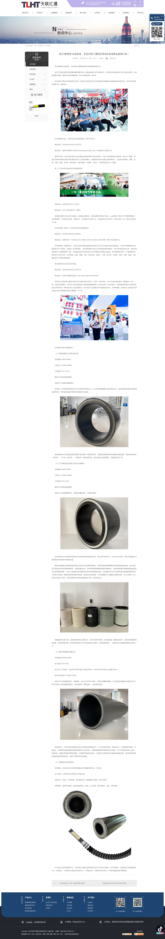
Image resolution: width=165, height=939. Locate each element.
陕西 (44, 934)
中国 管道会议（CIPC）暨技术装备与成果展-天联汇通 (73, 883)
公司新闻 (47, 45)
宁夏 (54, 934)
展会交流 (90, 905)
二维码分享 (112, 58)
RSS (29, 934)
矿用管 (48, 908)
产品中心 (40, 13)
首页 (35, 45)
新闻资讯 (112, 13)
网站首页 (25, 13)
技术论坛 (141, 13)
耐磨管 (37, 116)
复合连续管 (28, 908)
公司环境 (90, 911)
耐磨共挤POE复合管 (31, 905)
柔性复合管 (49, 905)
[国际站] (135, 5)
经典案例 (54, 13)
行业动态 (69, 905)
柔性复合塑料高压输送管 (31, 911)
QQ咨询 (158, 24)
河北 (61, 934)
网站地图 (24, 934)
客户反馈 (83, 13)
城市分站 (38, 934)
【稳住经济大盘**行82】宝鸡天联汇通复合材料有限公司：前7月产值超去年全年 (118, 883)
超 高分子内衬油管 (51, 902)
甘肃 (47, 934)
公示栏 (69, 911)
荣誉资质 (90, 908)
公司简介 (97, 13)
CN (135, 1)
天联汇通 (49, 4)
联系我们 (126, 13)
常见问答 (69, 908)
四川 (58, 934)
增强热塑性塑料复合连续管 (31, 902)
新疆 (51, 934)
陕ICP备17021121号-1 (67, 931)
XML (33, 934)
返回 (135, 45)
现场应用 (69, 13)
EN (140, 1)
